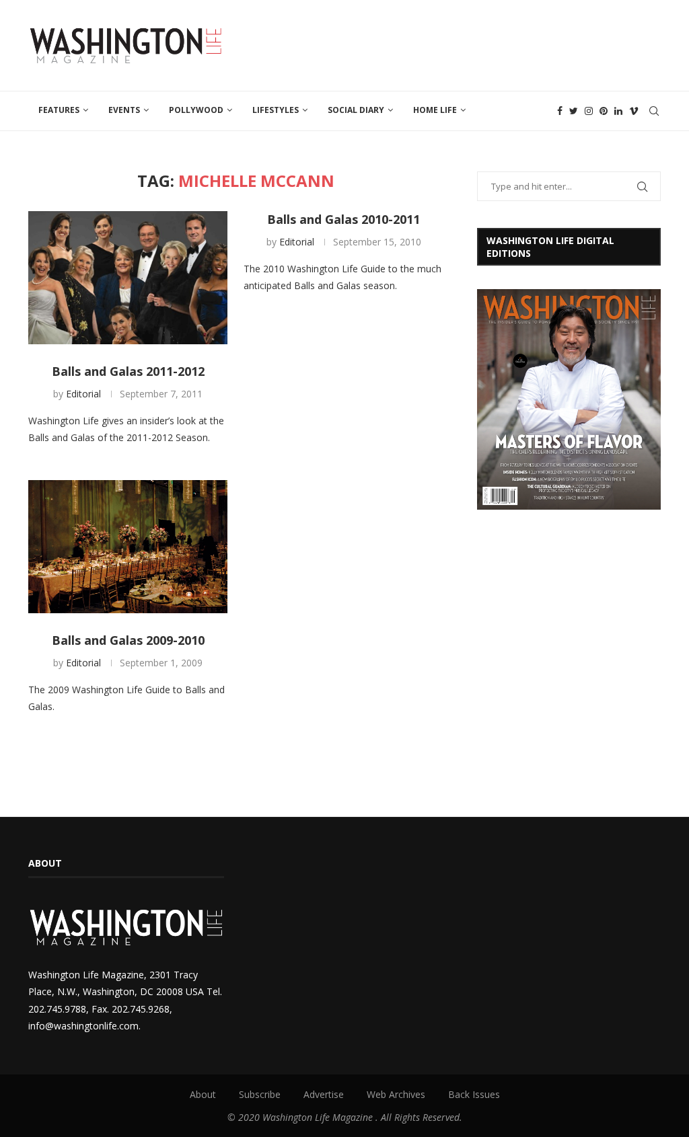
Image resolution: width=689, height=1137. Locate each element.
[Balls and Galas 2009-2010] (127, 546)
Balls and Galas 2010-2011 (343, 219)
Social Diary (356, 110)
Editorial (83, 393)
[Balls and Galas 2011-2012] (127, 277)
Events (124, 110)
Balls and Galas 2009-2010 (128, 640)
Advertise (323, 1094)
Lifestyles (275, 110)
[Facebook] (560, 110)
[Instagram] (589, 110)
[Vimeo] (634, 110)
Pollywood (196, 110)
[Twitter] (573, 110)
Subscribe (260, 1094)
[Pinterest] (604, 110)
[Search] (654, 110)
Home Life (435, 110)
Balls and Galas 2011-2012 (128, 371)
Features (58, 110)
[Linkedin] (618, 110)
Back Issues (474, 1094)
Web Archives (396, 1094)
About (203, 1094)
